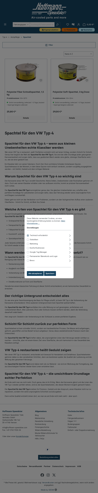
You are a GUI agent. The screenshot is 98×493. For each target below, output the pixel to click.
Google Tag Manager (38, 252)
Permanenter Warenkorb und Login (43, 256)
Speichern (50, 273)
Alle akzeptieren (35, 273)
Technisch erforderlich (39, 235)
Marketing (34, 244)
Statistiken (34, 239)
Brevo (32, 260)
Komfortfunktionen (37, 248)
